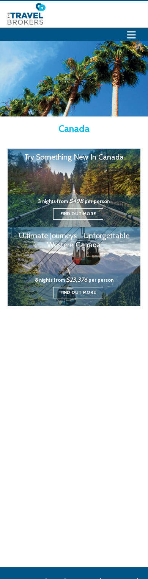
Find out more (78, 213)
